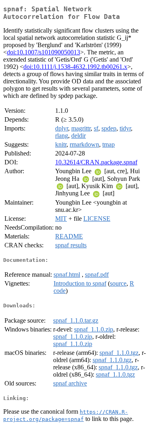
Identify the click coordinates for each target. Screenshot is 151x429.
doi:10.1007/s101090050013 (43, 52)
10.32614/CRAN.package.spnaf (96, 162)
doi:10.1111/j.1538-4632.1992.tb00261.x (75, 66)
